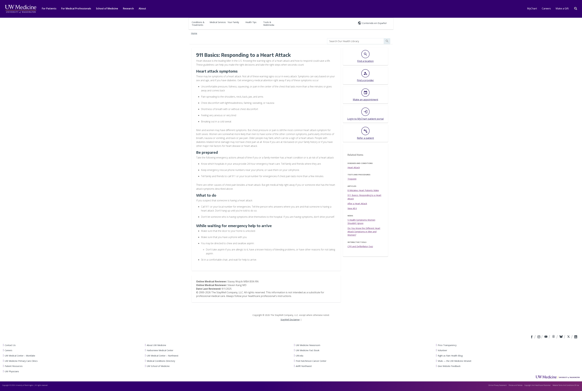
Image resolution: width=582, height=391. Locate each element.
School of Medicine (107, 8)
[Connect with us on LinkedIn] (575, 337)
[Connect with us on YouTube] (546, 337)
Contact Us (10, 345)
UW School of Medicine (158, 366)
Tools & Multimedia (268, 23)
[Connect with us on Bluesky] (561, 337)
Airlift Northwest (304, 366)
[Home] (557, 377)
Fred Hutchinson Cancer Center (311, 360)
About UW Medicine (156, 345)
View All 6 (352, 208)
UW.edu (299, 355)
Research (128, 8)
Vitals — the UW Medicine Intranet (454, 360)
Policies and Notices (515, 385)
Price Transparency (447, 345)
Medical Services (218, 22)
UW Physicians (12, 371)
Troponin (352, 178)
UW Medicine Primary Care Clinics (21, 360)
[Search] (575, 8)
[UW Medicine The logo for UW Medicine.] (20, 9)
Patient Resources (14, 366)
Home (194, 33)
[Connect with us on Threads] (554, 337)
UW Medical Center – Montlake (20, 355)
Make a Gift (562, 8)
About (142, 8)
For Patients (49, 8)
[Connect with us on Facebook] (532, 337)
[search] (355, 41)
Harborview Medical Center (160, 350)
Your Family (233, 22)
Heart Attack (354, 167)
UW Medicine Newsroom (308, 345)
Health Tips (250, 22)
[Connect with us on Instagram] (539, 337)
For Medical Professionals (76, 8)
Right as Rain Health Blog (450, 355)
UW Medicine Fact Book (307, 350)
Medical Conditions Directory (161, 360)
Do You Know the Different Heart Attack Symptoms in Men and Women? (364, 231)
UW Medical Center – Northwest (162, 355)
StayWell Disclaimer (290, 319)
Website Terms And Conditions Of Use (566, 385)
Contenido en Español (374, 23)
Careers (546, 8)
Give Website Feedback (449, 366)
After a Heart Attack (357, 203)
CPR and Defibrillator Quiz (360, 246)
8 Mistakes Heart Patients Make (363, 190)
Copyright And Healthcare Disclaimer (537, 385)
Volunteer (442, 350)
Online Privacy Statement (497, 385)
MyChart (532, 8)
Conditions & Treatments (198, 23)
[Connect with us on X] (569, 337)
